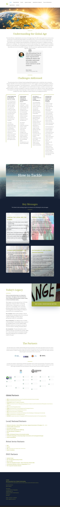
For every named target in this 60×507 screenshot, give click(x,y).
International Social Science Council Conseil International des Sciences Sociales (23, 399)
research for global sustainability (15, 402)
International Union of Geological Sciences (16, 414)
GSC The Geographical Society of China (14, 459)
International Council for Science (14, 400)
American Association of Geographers (15, 411)
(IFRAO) (18, 464)
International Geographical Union (14, 406)
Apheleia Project (10, 458)
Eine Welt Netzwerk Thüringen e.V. (14, 431)
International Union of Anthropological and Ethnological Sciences (20, 408)
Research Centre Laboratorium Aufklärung (15, 429)
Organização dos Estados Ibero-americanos (16, 448)
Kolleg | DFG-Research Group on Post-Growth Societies (18, 434)
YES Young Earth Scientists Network (14, 465)
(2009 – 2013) (27, 425)
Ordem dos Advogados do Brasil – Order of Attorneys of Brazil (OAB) (20, 462)
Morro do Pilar (10, 461)
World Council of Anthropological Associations (17, 409)
